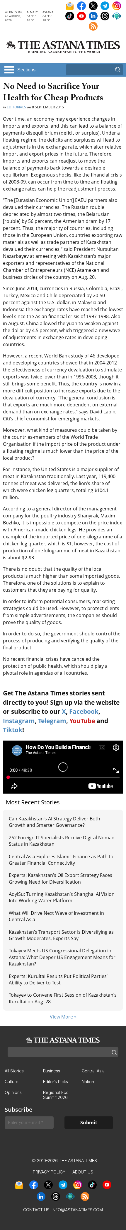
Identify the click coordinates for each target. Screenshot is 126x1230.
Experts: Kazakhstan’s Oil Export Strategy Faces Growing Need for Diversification (60, 878)
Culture (11, 1081)
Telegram (52, 721)
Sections (26, 69)
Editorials (16, 107)
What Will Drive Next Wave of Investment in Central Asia (56, 916)
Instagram (19, 721)
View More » (63, 1017)
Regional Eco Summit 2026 (56, 1095)
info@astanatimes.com (77, 1209)
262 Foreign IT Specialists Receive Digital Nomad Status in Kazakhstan (62, 840)
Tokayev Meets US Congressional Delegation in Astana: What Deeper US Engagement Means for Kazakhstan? (62, 957)
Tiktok (12, 730)
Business (51, 1070)
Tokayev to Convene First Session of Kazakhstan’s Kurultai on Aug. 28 (63, 998)
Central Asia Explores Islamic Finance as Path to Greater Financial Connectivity (61, 859)
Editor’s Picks (55, 1081)
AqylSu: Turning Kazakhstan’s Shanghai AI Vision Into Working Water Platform (62, 897)
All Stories (14, 1070)
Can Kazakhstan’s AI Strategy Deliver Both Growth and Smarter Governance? (54, 821)
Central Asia (93, 1070)
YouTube (82, 721)
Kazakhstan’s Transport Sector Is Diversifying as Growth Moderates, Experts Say (61, 935)
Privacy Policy (49, 1171)
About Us (82, 1171)
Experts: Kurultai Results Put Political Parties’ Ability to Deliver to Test (58, 979)
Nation (88, 1081)
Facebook (83, 711)
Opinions (13, 1092)
